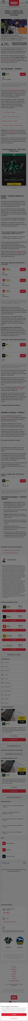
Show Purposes (14, 1018)
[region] (14, 1011)
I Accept (14, 1014)
